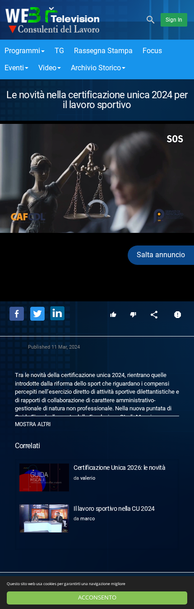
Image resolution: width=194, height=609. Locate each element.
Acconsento (97, 597)
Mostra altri (33, 424)
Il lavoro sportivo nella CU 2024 (114, 508)
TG (59, 50)
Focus (152, 50)
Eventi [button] (14, 68)
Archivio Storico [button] (96, 68)
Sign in (174, 20)
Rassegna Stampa (103, 50)
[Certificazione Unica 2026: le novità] (44, 477)
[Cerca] (150, 19)
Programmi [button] (22, 50)
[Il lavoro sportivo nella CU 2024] (44, 518)
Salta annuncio (161, 254)
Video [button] (47, 68)
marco (87, 519)
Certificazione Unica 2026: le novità (119, 467)
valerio (87, 478)
